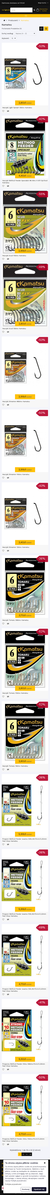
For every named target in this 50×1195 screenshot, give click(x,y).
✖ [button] (45, 1163)
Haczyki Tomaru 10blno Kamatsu (15, 693)
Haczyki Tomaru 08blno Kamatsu (15, 620)
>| (30, 1154)
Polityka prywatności (13, 1184)
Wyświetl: (5, 38)
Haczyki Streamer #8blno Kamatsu (16, 401)
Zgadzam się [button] (39, 1189)
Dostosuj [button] (25, 1189)
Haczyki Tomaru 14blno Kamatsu (15, 766)
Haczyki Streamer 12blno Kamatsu (15, 547)
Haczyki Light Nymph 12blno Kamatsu (17, 108)
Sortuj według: (7, 33)
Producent (13, 20)
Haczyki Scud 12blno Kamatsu (14, 328)
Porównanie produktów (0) (12, 28)
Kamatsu (25, 20)
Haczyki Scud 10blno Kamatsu (14, 255)
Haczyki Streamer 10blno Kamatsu (15, 474)
